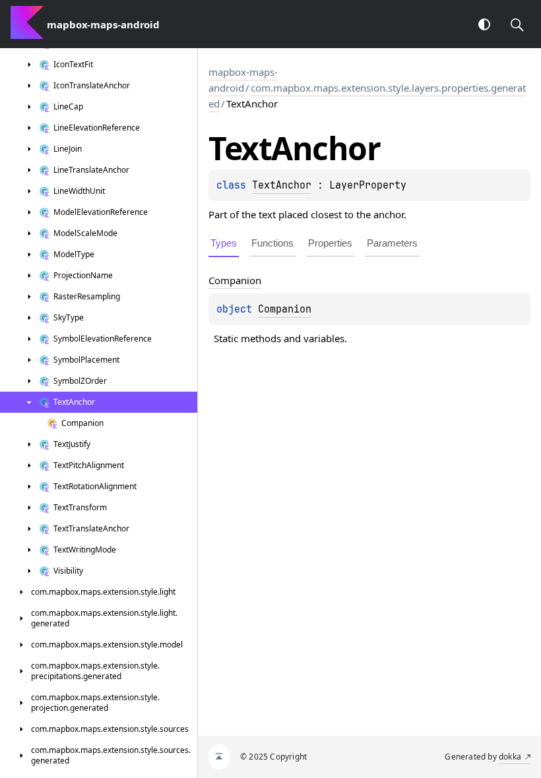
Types (223, 243)
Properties (330, 243)
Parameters (392, 243)
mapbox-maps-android (243, 79)
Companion (284, 309)
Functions (272, 243)
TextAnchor (281, 185)
